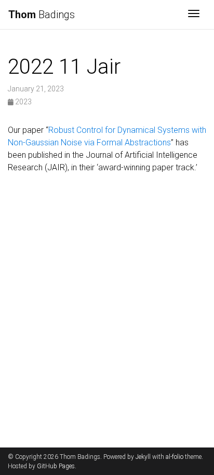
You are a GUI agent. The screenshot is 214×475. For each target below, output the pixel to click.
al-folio (174, 456)
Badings (41, 14)
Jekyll (143, 456)
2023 (23, 102)
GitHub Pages (56, 466)
